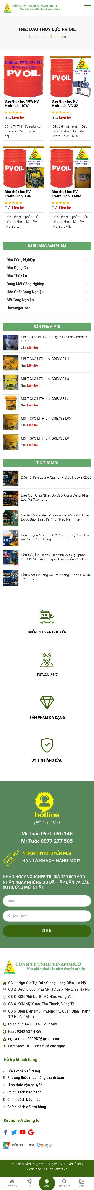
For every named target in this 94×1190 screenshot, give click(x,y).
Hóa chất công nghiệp (25, 292)
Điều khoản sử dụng (23, 1071)
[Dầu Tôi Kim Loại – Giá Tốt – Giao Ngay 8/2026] (10, 478)
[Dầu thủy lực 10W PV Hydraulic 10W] (23, 76)
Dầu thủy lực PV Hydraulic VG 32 (65, 103)
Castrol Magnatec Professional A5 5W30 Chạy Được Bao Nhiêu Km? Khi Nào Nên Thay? (55, 517)
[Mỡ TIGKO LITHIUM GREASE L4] (10, 362)
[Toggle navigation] (87, 7)
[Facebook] (5, 1132)
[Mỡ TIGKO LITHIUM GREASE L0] (10, 442)
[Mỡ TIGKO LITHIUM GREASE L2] (10, 402)
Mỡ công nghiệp (20, 300)
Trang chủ (36, 36)
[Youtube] (22, 1132)
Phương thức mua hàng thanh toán (35, 1077)
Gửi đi (47, 931)
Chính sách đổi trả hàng (26, 1107)
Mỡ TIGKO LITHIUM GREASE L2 (45, 399)
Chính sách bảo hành (24, 1092)
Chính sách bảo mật (23, 1099)
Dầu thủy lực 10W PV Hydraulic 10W (22, 103)
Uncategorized (18, 308)
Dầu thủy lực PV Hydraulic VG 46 (18, 194)
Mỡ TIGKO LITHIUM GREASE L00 (46, 418)
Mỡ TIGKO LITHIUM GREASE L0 (45, 438)
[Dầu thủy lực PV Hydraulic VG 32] (70, 76)
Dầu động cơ (17, 268)
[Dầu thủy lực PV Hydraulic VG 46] (23, 166)
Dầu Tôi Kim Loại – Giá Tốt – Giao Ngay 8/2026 (56, 477)
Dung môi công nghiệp (25, 284)
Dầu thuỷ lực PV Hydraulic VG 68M (66, 194)
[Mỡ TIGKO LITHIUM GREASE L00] (10, 422)
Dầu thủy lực (18, 276)
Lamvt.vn (60, 1169)
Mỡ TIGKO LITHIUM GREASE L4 (45, 359)
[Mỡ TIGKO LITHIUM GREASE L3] (10, 382)
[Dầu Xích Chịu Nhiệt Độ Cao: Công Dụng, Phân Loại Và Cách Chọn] (10, 498)
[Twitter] (14, 1132)
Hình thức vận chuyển (25, 1085)
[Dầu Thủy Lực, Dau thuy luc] (31, 7)
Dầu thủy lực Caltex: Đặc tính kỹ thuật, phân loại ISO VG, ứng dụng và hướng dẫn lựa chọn (54, 557)
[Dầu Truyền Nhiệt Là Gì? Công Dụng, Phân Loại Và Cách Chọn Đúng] (10, 538)
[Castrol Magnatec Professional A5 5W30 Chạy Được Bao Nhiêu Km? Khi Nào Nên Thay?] (10, 518)
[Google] (31, 1132)
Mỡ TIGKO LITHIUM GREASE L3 (45, 379)
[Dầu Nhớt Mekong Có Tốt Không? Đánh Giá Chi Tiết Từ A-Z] (10, 577)
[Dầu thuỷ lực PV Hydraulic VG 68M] (70, 166)
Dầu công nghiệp (21, 260)
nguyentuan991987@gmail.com (34, 1039)
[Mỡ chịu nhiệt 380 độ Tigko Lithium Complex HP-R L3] (10, 342)
